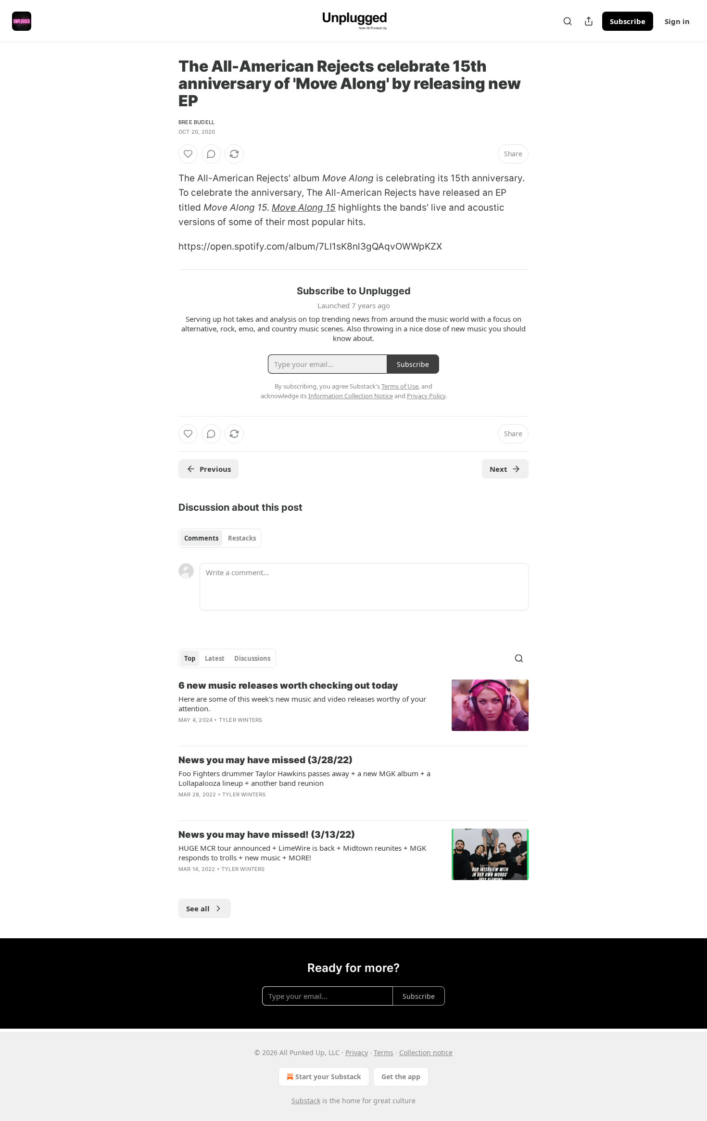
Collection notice (426, 1052)
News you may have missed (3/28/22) (265, 760)
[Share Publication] (588, 21)
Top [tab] (189, 658)
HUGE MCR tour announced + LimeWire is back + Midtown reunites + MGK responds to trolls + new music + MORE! (302, 852)
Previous (215, 469)
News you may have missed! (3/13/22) (266, 834)
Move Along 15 (304, 207)
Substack (305, 1100)
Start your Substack (328, 1076)
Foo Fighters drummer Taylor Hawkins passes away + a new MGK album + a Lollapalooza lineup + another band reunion (304, 778)
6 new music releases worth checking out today (288, 685)
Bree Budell (196, 122)
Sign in (677, 21)
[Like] (188, 154)
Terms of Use (399, 386)
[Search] (567, 21)
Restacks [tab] (242, 538)
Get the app (400, 1076)
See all (198, 908)
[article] (353, 709)
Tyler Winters (241, 720)
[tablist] (220, 538)
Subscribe (627, 21)
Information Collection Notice (350, 395)
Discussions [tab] (252, 658)
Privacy (356, 1052)
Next (498, 469)
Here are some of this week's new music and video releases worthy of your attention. (302, 703)
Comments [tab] (201, 538)
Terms (383, 1052)
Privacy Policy (426, 395)
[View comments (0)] (211, 154)
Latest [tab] (215, 658)
